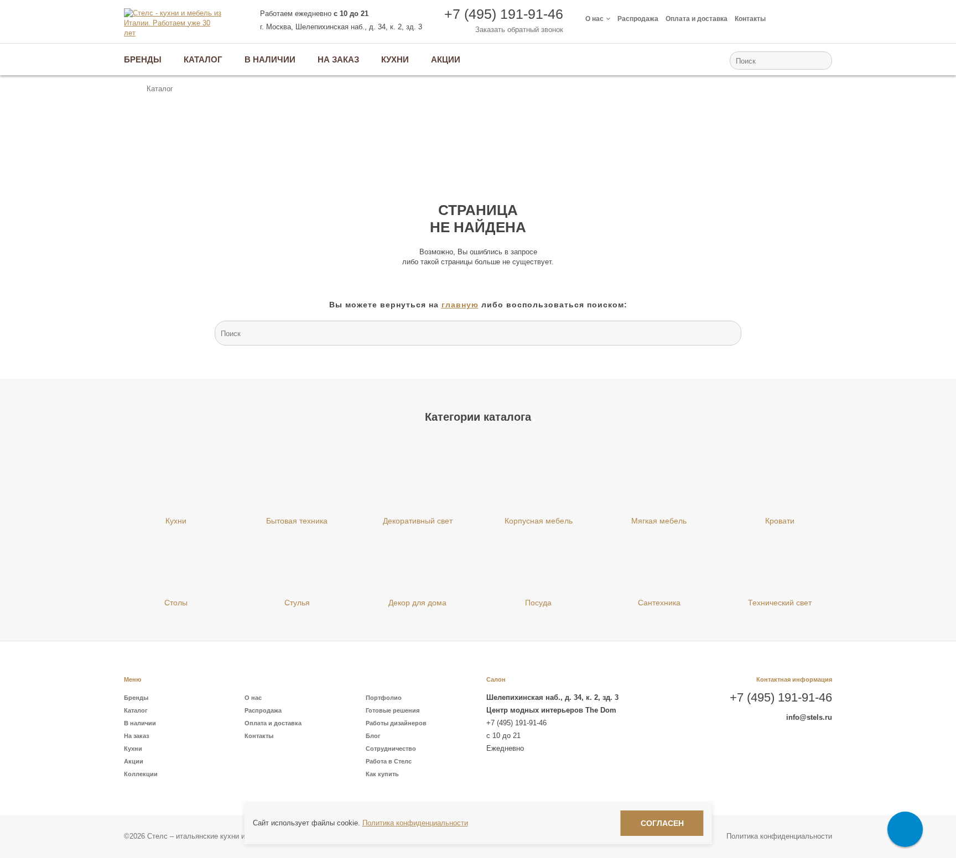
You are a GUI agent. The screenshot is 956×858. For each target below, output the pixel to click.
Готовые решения (392, 710)
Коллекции (141, 774)
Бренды (136, 697)
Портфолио (384, 697)
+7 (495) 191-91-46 (503, 14)
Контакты (750, 19)
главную (460, 304)
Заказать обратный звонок (519, 29)
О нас (594, 19)
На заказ (136, 736)
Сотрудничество (391, 748)
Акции (133, 761)
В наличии (140, 723)
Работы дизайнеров (396, 723)
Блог (373, 736)
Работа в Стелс (389, 761)
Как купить (382, 774)
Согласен (662, 823)
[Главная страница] (129, 89)
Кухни (133, 748)
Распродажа (637, 19)
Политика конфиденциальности (779, 836)
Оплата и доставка (697, 19)
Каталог (136, 710)
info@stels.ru (809, 717)
